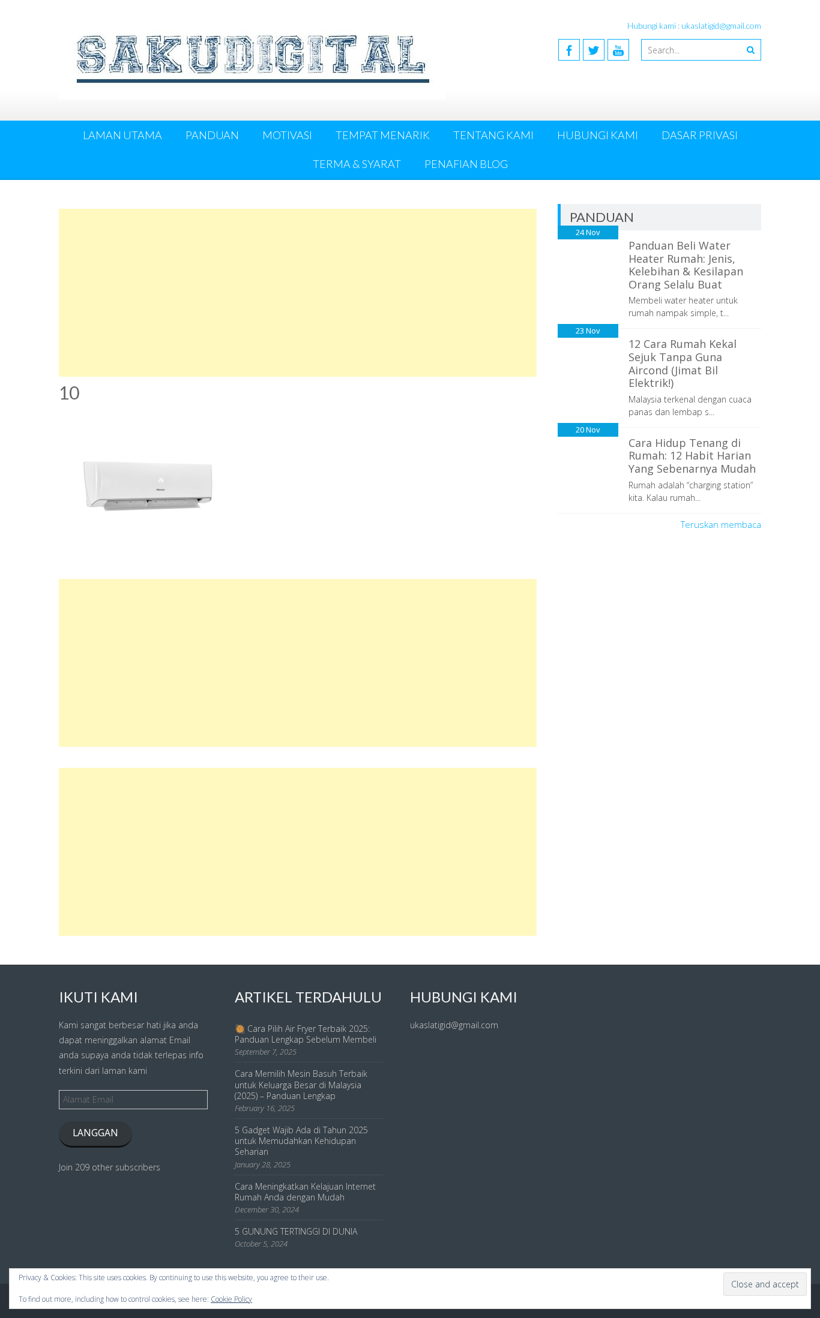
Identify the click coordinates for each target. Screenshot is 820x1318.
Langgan (95, 1132)
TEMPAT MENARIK (383, 135)
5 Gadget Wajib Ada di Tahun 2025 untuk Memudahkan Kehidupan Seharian (301, 1140)
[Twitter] (593, 50)
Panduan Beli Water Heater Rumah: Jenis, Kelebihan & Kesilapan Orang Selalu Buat (686, 265)
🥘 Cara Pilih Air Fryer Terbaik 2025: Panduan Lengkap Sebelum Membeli (305, 1034)
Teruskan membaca (721, 524)
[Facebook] (569, 50)
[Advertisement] (298, 293)
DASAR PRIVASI (700, 135)
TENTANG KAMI (493, 135)
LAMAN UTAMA (122, 135)
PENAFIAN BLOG (466, 163)
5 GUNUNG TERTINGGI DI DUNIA (296, 1231)
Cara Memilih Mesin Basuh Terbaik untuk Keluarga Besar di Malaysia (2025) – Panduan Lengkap (301, 1084)
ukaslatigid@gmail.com (454, 1025)
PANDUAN (212, 135)
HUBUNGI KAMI (597, 135)
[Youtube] (618, 50)
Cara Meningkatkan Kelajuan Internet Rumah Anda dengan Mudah (305, 1192)
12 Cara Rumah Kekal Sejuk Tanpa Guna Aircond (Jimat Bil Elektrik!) (683, 363)
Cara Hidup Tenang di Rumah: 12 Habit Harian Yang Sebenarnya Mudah (692, 456)
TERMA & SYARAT (357, 163)
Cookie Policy (231, 1299)
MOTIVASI (287, 135)
